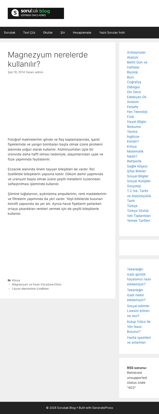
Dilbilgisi (133, 87)
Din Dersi (134, 92)
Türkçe (132, 206)
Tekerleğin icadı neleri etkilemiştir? (136, 295)
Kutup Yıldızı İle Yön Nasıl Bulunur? (138, 326)
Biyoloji (132, 72)
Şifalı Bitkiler (136, 171)
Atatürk (132, 57)
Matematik (135, 151)
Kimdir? (133, 141)
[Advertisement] (58, 103)
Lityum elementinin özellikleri (30, 288)
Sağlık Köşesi (137, 166)
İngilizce (133, 137)
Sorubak (9, 32)
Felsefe (132, 107)
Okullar (48, 32)
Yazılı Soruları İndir (112, 32)
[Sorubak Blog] (36, 13)
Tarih (131, 201)
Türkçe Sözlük (138, 211)
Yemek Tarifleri (138, 221)
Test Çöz (29, 32)
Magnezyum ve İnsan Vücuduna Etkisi (36, 284)
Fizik (130, 117)
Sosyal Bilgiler (138, 176)
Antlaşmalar (136, 52)
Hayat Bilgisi (136, 122)
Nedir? (132, 156)
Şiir (62, 32)
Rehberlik (134, 161)
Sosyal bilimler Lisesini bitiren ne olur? (138, 311)
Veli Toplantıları (139, 216)
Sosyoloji (134, 186)
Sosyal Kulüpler (139, 181)
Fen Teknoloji (137, 112)
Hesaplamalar (82, 32)
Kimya (16, 280)
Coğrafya (134, 82)
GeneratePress (102, 408)
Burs (130, 77)
